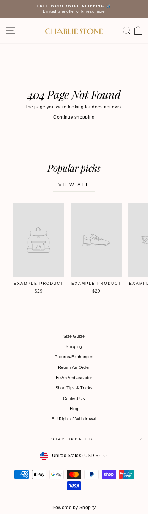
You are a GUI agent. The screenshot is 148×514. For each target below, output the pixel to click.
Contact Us (74, 398)
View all (74, 185)
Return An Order (74, 367)
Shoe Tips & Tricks (74, 388)
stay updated (72, 439)
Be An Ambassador (74, 377)
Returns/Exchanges (74, 356)
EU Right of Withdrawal (74, 419)
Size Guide (74, 336)
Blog (74, 408)
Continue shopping (73, 117)
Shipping (74, 346)
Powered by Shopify (74, 507)
